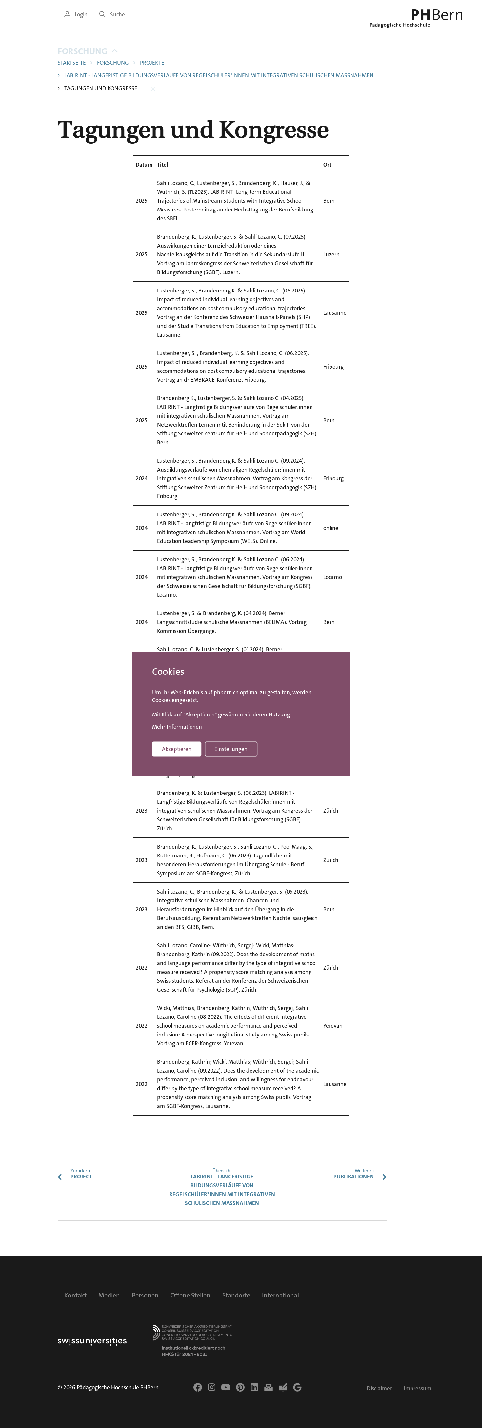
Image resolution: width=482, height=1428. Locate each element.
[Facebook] (197, 1387)
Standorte (236, 1295)
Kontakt (75, 1295)
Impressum (417, 1388)
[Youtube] (225, 1387)
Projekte (152, 63)
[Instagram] (211, 1387)
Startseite (72, 63)
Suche (117, 14)
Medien (109, 1295)
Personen (145, 1295)
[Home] (416, 18)
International (280, 1295)
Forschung (82, 51)
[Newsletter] (268, 1387)
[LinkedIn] (254, 1387)
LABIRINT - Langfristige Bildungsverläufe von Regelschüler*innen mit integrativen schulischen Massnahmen (218, 75)
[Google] (297, 1387)
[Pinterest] (240, 1387)
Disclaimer (379, 1388)
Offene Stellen (191, 1295)
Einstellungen (231, 749)
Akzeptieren (176, 749)
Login (81, 14)
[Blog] (283, 1387)
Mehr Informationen (177, 726)
